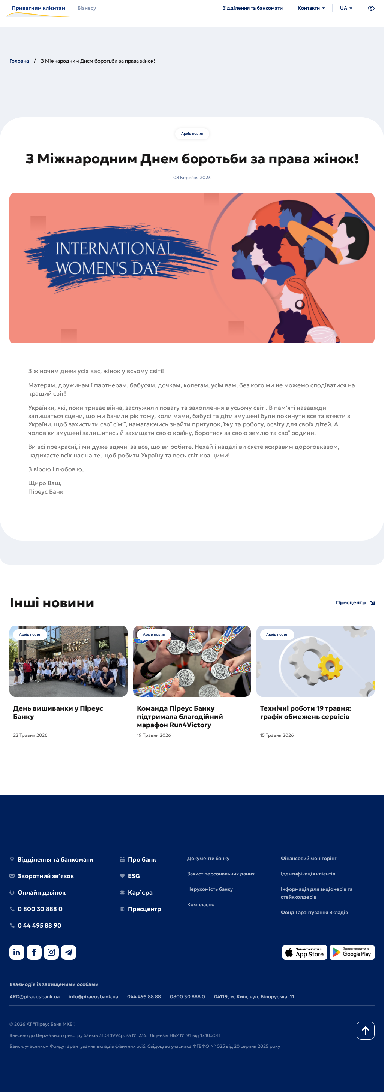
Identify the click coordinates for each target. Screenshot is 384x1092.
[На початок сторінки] (366, 1031)
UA (343, 8)
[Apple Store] (304, 953)
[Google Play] (352, 953)
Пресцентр (351, 602)
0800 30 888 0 (187, 996)
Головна (19, 61)
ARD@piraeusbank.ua (34, 996)
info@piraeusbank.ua (93, 996)
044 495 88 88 (144, 996)
